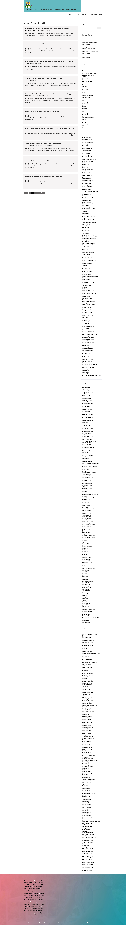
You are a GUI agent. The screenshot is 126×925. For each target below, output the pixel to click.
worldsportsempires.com (88, 779)
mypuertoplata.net (87, 406)
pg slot (29, 890)
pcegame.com (86, 318)
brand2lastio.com (86, 480)
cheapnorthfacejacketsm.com (90, 191)
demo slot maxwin (87, 91)
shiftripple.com (86, 828)
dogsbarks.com (86, 268)
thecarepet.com (86, 637)
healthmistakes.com (87, 770)
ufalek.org (85, 757)
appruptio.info (86, 622)
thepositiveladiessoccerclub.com (91, 237)
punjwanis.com (86, 633)
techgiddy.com (86, 656)
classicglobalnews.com (88, 367)
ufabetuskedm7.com (87, 859)
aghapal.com (85, 226)
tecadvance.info (86, 553)
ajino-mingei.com (86, 188)
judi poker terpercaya (88, 75)
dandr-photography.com (89, 527)
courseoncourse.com (87, 645)
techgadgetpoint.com (88, 744)
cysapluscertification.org (88, 581)
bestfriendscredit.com (88, 219)
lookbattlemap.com (87, 683)
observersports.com (87, 700)
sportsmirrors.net (87, 733)
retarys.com (85, 678)
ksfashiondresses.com (88, 771)
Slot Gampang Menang (96, 14)
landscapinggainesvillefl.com (89, 304)
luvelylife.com (85, 502)
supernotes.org (86, 777)
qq (28, 904)
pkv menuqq (40, 899)
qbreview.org (85, 422)
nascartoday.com (87, 312)
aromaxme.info (86, 561)
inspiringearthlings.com (88, 300)
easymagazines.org (87, 803)
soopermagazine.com (88, 337)
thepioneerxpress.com (88, 408)
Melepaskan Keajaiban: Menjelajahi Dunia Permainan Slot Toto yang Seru (49, 61)
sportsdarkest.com (87, 716)
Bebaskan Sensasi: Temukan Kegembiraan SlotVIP (42, 111)
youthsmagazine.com (88, 713)
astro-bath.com (86, 224)
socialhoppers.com (87, 483)
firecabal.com (86, 281)
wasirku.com (85, 540)
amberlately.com (86, 155)
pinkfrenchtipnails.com (88, 729)
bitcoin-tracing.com (87, 361)
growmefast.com (86, 752)
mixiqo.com (85, 810)
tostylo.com (85, 688)
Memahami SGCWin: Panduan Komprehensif (90, 52)
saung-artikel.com (87, 697)
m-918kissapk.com (87, 611)
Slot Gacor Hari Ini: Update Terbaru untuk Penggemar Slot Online (47, 29)
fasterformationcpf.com (88, 680)
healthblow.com (86, 469)
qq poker (39, 903)
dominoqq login (31, 888)
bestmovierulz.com (87, 175)
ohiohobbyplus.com (87, 185)
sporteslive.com (86, 725)
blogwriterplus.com (87, 639)
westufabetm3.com (87, 867)
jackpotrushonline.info (88, 659)
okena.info (85, 215)
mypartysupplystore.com (89, 159)
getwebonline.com (87, 488)
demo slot (85, 84)
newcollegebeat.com (87, 169)
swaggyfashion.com (87, 520)
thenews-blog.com (87, 330)
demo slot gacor (28, 886)
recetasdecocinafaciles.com (89, 238)
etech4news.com (86, 274)
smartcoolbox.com (87, 831)
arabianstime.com (87, 256)
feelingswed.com (86, 279)
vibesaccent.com (86, 150)
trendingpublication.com (88, 847)
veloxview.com (86, 866)
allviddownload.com (87, 414)
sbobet (25, 912)
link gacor (84, 80)
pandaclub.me (86, 605)
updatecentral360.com (88, 781)
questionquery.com (87, 523)
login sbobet (31, 912)
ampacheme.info (86, 557)
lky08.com (85, 491)
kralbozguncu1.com (87, 303)
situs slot (36, 884)
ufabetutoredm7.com (88, 862)
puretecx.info (85, 551)
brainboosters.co (86, 153)
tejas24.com (85, 542)
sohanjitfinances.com (87, 832)
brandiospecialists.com (88, 447)
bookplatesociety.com (88, 199)
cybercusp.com (86, 369)
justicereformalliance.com (89, 182)
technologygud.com (87, 765)
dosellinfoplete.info (87, 572)
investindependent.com (88, 301)
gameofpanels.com (87, 465)
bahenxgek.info (86, 650)
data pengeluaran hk (87, 95)
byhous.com (85, 608)
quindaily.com (85, 352)
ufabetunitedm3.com (87, 856)
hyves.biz (84, 595)
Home (70, 14)
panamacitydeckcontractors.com (91, 509)
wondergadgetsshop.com (89, 208)
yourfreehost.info (86, 189)
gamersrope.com (86, 664)
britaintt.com (85, 370)
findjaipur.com (86, 163)
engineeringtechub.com (88, 738)
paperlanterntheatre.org (88, 243)
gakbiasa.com (86, 614)
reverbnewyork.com (87, 170)
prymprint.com (86, 795)
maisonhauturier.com (87, 306)
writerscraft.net (86, 474)
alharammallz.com (87, 251)
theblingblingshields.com (88, 727)
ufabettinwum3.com (87, 855)
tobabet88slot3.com (87, 840)
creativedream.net (87, 485)
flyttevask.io (85, 606)
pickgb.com (85, 768)
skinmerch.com (86, 172)
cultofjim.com (85, 164)
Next (42, 193)
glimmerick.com (86, 166)
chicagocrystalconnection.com (90, 617)
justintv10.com (86, 532)
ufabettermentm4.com (88, 850)
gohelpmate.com (86, 471)
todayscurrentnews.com (88, 842)
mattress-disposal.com (88, 758)
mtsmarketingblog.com (88, 537)
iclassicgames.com (87, 696)
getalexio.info (85, 792)
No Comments (40, 30)
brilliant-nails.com (87, 526)
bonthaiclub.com (86, 196)
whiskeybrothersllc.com (88, 869)
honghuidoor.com (86, 442)
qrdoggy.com (85, 763)
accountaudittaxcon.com (88, 793)
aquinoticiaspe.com (87, 703)
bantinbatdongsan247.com (89, 647)
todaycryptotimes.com (88, 331)
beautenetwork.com (87, 359)
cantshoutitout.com (87, 403)
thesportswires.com (87, 719)
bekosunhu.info (86, 567)
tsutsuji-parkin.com (87, 232)
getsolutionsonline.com (88, 457)
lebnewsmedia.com (87, 200)
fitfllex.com (85, 496)
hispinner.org (85, 458)
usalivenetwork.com (87, 658)
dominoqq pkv (86, 113)
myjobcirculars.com (87, 428)
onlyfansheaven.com (87, 490)
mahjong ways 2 (28, 897)
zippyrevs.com (86, 425)
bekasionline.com (86, 398)
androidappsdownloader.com (90, 466)
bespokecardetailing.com (89, 218)
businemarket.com (87, 708)
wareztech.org (86, 672)
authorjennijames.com (88, 229)
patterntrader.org (87, 773)
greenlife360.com (86, 402)
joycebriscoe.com (87, 156)
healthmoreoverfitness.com (89, 430)
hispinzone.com (86, 438)
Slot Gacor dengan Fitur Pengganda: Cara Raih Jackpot (44, 78)
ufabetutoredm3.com (88, 861)
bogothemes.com (87, 186)
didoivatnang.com (87, 267)
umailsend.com (86, 677)
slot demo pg (85, 86)
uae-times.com (86, 387)
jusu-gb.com (85, 636)
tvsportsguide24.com (87, 746)
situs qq (84, 106)
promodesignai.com (87, 348)
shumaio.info (85, 578)
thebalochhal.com (87, 147)
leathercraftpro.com (87, 807)
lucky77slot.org (86, 751)
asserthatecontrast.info (88, 562)
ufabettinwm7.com (87, 853)
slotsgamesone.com (87, 436)
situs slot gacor (36, 890)
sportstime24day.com (88, 724)
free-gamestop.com (87, 667)
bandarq (84, 92)
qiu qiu (84, 121)
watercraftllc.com (87, 246)
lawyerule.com (86, 534)
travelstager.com (86, 513)
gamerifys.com (86, 389)
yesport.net (85, 686)
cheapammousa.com (88, 235)
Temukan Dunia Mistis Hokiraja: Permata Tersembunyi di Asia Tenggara (49, 94)
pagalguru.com (86, 317)
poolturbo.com (86, 543)
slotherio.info (85, 579)
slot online (85, 83)
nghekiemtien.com (87, 539)
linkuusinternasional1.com (88, 204)
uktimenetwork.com (87, 139)
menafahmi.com (86, 309)
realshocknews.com (87, 766)
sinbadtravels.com (87, 669)
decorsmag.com (86, 416)
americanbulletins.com (88, 252)
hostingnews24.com (87, 295)
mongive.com (85, 453)
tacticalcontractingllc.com (89, 837)
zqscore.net (85, 784)
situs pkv (84, 69)
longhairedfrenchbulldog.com (90, 705)
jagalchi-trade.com (87, 177)
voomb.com (85, 743)
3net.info (84, 211)
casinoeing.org (86, 590)
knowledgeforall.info (87, 479)
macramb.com (86, 504)
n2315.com (85, 487)
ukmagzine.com (86, 670)
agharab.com (85, 233)
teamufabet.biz (86, 411)
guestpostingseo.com (88, 640)
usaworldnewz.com (87, 141)
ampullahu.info (86, 559)
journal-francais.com (87, 531)
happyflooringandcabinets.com (90, 760)
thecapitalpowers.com (88, 839)
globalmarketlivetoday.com (89, 284)
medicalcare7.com (87, 449)
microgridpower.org (87, 809)
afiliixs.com (85, 249)
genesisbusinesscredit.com (89, 498)
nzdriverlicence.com (87, 315)
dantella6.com (86, 435)
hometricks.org (86, 806)
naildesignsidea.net (87, 240)
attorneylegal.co (86, 741)
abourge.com (85, 248)
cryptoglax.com (86, 183)
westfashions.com (87, 510)
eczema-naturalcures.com (89, 222)
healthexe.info (86, 550)
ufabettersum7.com (87, 851)
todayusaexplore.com (88, 142)
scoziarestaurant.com (88, 344)
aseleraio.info (85, 785)
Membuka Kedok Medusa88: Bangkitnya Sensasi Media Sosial (46, 44)
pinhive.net (85, 598)
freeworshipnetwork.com (89, 244)
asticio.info (85, 787)
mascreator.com (86, 307)
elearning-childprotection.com (90, 476)
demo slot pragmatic (87, 81)
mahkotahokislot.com (88, 754)
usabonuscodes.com (87, 333)
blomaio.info (85, 570)
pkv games (26, 881)
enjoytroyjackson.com (88, 271)
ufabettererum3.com (87, 848)
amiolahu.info (85, 556)
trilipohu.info (85, 620)
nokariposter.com (87, 461)
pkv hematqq (34, 901)
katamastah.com (86, 782)
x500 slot (38, 888)
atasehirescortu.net (87, 736)
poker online (85, 105)
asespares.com (86, 254)
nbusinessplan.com (87, 400)
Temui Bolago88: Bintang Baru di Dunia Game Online (43, 144)
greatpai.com (85, 241)
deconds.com (85, 372)
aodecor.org (85, 586)
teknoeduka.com (86, 328)
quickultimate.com (87, 823)
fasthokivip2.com (86, 699)
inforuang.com (86, 499)
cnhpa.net (85, 774)
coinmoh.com (86, 262)
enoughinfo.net (86, 597)
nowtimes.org (85, 589)
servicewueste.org (87, 424)
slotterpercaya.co (87, 829)
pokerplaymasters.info (88, 644)
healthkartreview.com (88, 290)
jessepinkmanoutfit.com (88, 675)
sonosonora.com (86, 202)
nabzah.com (85, 452)
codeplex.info (85, 213)
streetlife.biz (85, 594)
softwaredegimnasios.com (89, 336)
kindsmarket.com (86, 501)
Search (85, 24)
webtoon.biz (85, 718)
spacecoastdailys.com (88, 339)
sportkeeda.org (86, 796)
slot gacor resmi (37, 897)
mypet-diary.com (87, 505)
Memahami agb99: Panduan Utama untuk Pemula (91, 39)
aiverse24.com (86, 355)
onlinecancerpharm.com (88, 755)
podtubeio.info (86, 573)
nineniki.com (85, 446)
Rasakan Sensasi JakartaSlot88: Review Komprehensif (43, 176)
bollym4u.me (85, 601)
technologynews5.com (88, 326)
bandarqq (85, 78)
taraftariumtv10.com (87, 521)
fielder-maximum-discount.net (90, 494)
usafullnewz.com (86, 137)
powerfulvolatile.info (87, 575)
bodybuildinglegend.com (88, 524)
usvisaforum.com (86, 174)
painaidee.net (85, 714)
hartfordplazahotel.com (88, 609)
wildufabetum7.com (87, 870)
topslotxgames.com (87, 431)
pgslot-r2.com (86, 320)
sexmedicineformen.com (88, 826)
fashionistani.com (86, 278)
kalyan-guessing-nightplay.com (90, 463)
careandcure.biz (86, 799)
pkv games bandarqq (88, 117)
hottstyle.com (86, 296)
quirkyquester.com (87, 825)
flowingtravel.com (87, 444)
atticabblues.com (87, 257)
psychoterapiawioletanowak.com (91, 821)
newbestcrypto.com (87, 692)
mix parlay (38, 912)
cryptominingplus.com (88, 702)
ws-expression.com (87, 322)
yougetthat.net (86, 689)
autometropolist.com (87, 259)
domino (84, 119)
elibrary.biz (85, 221)
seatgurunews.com (87, 210)
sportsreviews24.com (88, 747)
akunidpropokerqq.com (88, 216)
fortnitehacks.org (86, 583)
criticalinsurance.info (87, 460)
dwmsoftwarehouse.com (88, 270)
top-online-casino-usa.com (89, 441)
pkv (83, 100)
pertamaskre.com (87, 651)
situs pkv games (86, 110)
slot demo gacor (86, 72)
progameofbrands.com (88, 420)
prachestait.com (86, 545)
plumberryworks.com (88, 820)
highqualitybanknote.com (89, 293)
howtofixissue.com (87, 409)
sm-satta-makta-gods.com (89, 334)
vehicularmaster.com (88, 148)
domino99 (84, 76)
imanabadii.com (86, 619)
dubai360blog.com (87, 749)
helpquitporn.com (87, 292)
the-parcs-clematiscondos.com (90, 634)
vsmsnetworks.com (87, 392)
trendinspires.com (87, 515)
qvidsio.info (85, 576)
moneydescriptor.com (88, 711)
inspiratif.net (85, 391)
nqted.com (85, 314)
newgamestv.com (87, 730)
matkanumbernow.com (88, 427)
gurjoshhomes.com (87, 193)
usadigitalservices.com (88, 482)
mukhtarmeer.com (87, 311)
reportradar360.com (87, 518)
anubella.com (85, 356)
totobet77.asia (86, 844)
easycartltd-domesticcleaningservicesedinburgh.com (91, 375)
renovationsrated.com (88, 342)
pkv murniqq (27, 901)
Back (26, 193)
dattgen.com (85, 265)
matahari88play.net (87, 710)
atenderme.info (86, 564)
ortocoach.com (86, 814)
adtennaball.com (86, 450)
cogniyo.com (85, 801)
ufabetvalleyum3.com (88, 864)
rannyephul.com (86, 516)
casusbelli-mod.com (87, 197)
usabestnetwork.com (87, 673)
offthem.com (85, 394)
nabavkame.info (86, 613)
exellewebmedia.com (87, 666)
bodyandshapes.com (87, 363)
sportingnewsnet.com (88, 722)
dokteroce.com (86, 529)
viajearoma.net (86, 230)
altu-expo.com (86, 227)
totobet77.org (86, 845)
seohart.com (85, 345)
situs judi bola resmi (87, 94)
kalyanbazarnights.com (88, 439)
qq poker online (39, 881)
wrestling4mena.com (87, 477)
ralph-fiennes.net (86, 493)
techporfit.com (86, 397)
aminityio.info (85, 554)
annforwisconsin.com (87, 161)
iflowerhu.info (85, 616)
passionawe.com (86, 815)
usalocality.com (86, 144)
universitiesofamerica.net (88, 419)
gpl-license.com (86, 285)
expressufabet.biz (87, 405)
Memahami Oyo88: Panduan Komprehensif (89, 43)
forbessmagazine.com (88, 282)
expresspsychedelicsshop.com (90, 276)
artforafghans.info (87, 546)
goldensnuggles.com (87, 681)
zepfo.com (85, 325)
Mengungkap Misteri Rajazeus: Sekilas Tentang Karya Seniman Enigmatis (49, 128)
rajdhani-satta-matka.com (89, 472)
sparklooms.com (86, 836)
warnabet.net (86, 600)
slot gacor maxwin (39, 895)
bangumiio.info (86, 565)
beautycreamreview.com (89, 260)
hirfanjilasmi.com (86, 804)
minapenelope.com (87, 180)
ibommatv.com (86, 395)
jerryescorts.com (86, 740)
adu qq (84, 70)
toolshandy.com (86, 512)
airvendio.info (85, 548)
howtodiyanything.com (88, 298)
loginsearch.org (86, 584)
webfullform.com (86, 413)
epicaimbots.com (86, 273)
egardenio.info (86, 788)
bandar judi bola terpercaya (89, 73)
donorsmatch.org (86, 587)
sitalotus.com (85, 776)
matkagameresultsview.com (89, 455)
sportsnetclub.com (87, 691)
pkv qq (84, 111)
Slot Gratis (84, 14)
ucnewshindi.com (86, 661)
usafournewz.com (87, 145)
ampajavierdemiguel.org (88, 152)
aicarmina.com (86, 158)
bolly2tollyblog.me (87, 603)
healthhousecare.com (88, 289)
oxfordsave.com (86, 694)
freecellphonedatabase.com (89, 662)
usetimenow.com (86, 468)
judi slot (35, 886)
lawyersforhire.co (86, 707)
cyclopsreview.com (87, 263)
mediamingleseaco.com (88, 535)
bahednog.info (86, 648)
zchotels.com (85, 323)
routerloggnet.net (87, 433)
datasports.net (86, 735)
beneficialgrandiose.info (88, 568)
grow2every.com (86, 287)
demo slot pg (85, 87)
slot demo (85, 89)
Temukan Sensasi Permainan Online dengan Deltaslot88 (44, 159)
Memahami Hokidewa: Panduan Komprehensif (90, 56)
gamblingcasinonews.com (89, 417)
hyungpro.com (86, 721)
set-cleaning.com (87, 347)
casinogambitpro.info (87, 642)
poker (84, 127)
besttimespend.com (87, 798)
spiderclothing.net (87, 207)
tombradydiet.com (87, 194)
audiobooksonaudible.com (89, 358)
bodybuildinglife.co (87, 762)
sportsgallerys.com (87, 732)
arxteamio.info (86, 790)
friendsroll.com (86, 205)
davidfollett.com (86, 167)
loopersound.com (86, 178)
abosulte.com (86, 353)
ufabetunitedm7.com (87, 858)
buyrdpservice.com (87, 684)
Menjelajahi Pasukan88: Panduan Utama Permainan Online (90, 47)
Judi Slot (76, 14)
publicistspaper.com (87, 350)
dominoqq (85, 102)
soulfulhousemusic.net (88, 834)
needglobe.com (86, 812)
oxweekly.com (86, 507)
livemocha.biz (85, 592)
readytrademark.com (88, 341)
